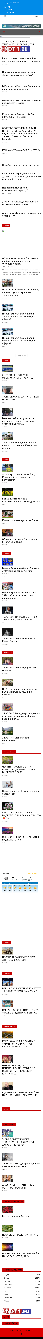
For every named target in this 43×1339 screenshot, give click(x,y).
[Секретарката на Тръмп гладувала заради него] (21, 784)
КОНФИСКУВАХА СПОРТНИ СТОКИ (21, 150)
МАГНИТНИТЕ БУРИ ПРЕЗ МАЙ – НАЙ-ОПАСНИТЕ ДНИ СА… (20, 1255)
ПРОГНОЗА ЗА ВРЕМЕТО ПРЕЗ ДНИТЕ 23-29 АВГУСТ (19, 958)
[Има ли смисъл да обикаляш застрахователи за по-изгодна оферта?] (21, 307)
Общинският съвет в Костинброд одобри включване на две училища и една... (20, 261)
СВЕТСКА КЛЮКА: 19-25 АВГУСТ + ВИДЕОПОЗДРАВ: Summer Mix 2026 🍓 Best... (21, 815)
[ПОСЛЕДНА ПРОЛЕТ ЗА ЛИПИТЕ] (21, 1228)
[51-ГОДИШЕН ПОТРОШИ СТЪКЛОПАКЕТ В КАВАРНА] (21, 368)
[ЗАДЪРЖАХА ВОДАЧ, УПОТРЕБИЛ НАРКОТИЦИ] (21, 390)
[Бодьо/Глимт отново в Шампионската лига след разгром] (21, 492)
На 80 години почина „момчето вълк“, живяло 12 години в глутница (19, 692)
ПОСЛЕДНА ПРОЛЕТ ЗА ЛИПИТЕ (20, 1235)
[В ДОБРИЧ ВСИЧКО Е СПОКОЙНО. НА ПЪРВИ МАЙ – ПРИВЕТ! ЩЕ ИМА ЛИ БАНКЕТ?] (21, 1086)
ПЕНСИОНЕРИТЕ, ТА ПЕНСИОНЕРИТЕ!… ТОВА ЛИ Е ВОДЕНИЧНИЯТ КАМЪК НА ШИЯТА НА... (18, 1069)
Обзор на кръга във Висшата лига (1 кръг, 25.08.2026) (20, 540)
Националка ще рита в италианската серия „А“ (15, 189)
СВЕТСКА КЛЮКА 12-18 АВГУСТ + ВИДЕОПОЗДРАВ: (20, 838)
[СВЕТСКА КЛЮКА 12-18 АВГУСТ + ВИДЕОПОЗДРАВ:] (21, 830)
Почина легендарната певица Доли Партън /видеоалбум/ (18, 73)
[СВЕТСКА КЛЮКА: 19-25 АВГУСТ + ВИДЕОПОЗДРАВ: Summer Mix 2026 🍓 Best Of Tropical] (21, 806)
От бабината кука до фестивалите (20, 165)
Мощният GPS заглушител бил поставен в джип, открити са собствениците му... (19, 421)
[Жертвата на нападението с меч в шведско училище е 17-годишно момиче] (21, 436)
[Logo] (15, 37)
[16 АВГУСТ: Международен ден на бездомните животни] (21, 1157)
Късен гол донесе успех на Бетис (20, 520)
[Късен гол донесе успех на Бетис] (21, 514)
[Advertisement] (21, 919)
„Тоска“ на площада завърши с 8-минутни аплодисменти (20, 203)
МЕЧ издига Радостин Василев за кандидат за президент (21, 87)
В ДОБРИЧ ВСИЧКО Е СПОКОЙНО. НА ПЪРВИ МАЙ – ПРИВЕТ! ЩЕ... (20, 1094)
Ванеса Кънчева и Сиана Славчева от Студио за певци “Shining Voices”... (21, 571)
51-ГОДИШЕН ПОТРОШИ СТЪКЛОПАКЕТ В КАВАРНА (17, 376)
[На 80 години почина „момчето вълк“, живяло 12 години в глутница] (21, 682)
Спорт (6, 459)
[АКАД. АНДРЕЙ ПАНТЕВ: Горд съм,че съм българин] (21, 1178)
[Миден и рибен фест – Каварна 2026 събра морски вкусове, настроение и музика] (21, 586)
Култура (6, 553)
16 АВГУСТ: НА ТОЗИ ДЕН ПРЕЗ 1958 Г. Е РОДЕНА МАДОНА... (19, 618)
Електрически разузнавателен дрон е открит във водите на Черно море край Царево (21, 176)
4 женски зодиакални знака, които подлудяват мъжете (21, 101)
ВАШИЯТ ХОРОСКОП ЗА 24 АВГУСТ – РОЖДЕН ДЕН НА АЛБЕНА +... (21, 1011)
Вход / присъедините (12, 3)
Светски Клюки (9, 752)
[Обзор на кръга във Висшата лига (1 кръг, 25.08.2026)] (21, 532)
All (30, 225)
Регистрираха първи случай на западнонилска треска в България (21, 59)
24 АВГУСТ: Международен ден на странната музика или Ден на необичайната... (21, 716)
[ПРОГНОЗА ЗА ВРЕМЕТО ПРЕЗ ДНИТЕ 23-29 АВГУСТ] (21, 950)
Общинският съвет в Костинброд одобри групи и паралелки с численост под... (20, 292)
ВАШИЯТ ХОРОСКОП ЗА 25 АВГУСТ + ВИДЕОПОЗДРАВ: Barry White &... (21, 989)
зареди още (21, 356)
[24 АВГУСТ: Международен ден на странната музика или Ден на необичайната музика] (21, 707)
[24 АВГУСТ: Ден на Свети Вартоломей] (21, 731)
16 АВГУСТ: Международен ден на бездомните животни (21, 1165)
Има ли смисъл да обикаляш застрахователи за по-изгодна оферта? (19, 316)
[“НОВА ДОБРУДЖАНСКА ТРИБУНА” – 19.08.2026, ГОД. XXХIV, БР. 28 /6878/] (21, 1133)
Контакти (8, 10)
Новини (6, 225)
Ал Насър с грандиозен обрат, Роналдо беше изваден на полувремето (18, 477)
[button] (3, 32)
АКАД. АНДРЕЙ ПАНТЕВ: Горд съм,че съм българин (18, 1186)
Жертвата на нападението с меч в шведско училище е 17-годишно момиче (20, 445)
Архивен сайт (10, 12)
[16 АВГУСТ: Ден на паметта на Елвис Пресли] (21, 632)
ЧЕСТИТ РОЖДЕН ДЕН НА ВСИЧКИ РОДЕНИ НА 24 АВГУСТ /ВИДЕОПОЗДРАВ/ (20, 769)
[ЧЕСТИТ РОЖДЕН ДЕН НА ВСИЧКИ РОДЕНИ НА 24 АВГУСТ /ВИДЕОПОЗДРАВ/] (21, 760)
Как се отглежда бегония (16, 1216)
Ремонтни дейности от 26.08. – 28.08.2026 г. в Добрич (19, 115)
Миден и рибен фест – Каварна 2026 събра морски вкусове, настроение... (19, 595)
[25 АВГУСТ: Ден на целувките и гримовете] (21, 661)
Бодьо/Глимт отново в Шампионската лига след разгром (21, 500)
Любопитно (8, 653)
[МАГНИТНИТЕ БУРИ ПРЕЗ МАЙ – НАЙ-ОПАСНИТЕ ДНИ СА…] (21, 1247)
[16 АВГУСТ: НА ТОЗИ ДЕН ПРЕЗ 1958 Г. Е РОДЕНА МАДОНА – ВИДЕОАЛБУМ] (21, 610)
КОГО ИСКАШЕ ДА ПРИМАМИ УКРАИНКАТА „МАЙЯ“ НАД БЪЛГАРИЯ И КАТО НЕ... (18, 1044)
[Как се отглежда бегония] (21, 1209)
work (3, 193)
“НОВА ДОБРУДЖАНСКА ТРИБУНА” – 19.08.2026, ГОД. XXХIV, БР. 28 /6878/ (18, 1142)
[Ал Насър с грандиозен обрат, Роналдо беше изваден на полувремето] (21, 468)
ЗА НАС (7, 7)
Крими (6, 360)
